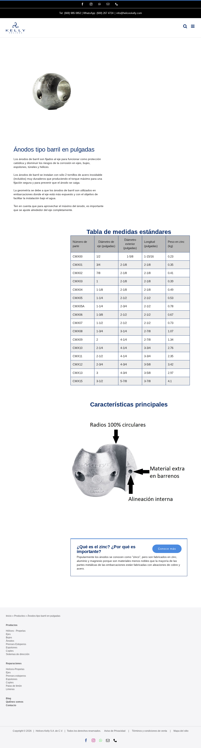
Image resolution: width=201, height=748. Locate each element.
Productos (19, 616)
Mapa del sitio (181, 731)
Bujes (9, 637)
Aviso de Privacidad (114, 731)
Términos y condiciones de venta (149, 731)
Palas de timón (14, 686)
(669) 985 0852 (72, 13)
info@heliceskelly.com (129, 13)
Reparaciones (14, 663)
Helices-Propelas (15, 669)
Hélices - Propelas (16, 630)
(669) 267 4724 (105, 13)
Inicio (9, 616)
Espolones (11, 647)
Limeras (10, 689)
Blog (8, 698)
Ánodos (10, 640)
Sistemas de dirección (17, 654)
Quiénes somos (14, 701)
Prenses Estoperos (16, 644)
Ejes (8, 634)
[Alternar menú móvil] (193, 26)
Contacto (11, 705)
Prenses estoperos (16, 675)
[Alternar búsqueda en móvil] (185, 26)
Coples (10, 651)
